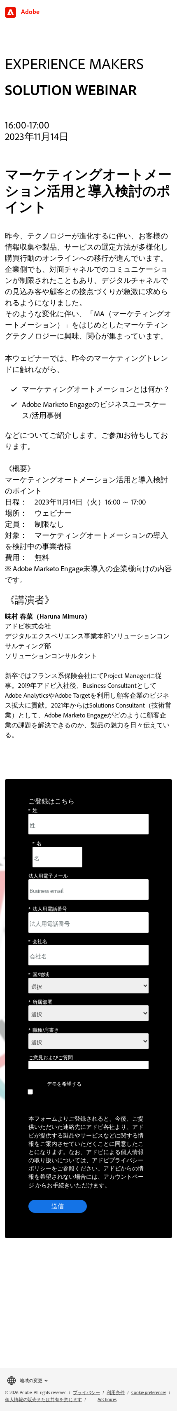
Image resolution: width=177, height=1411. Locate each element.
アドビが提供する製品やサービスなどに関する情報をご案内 (86, 1135)
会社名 (37, 941)
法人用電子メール (48, 876)
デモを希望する (64, 1084)
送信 (57, 1206)
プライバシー (86, 1392)
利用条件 (116, 1392)
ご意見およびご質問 (50, 1057)
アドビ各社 (100, 1127)
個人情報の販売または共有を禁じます (43, 1399)
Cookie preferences (148, 1392)
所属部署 (40, 1002)
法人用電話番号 (47, 909)
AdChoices (107, 1399)
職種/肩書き (43, 1030)
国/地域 (38, 974)
